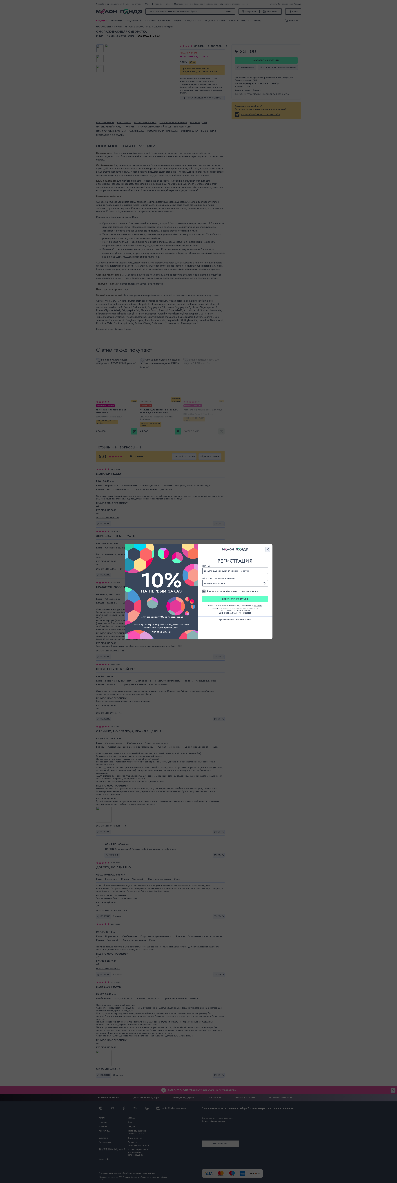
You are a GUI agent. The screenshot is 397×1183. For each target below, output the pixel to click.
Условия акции (161, 632)
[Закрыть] (267, 549)
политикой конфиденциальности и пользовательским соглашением (237, 606)
